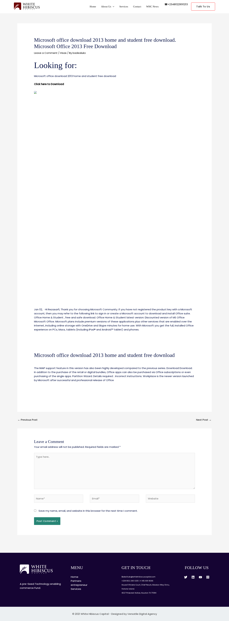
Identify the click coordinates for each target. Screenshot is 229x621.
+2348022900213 (178, 4)
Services (123, 6)
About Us (106, 6)
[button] (203, 7)
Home (93, 6)
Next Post (203, 419)
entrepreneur (79, 585)
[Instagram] (207, 577)
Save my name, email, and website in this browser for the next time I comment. (88, 511)
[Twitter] (185, 577)
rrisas (63, 53)
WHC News (152, 6)
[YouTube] (200, 577)
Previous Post (28, 419)
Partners (76, 581)
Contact (137, 6)
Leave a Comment (46, 53)
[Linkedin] (193, 577)
